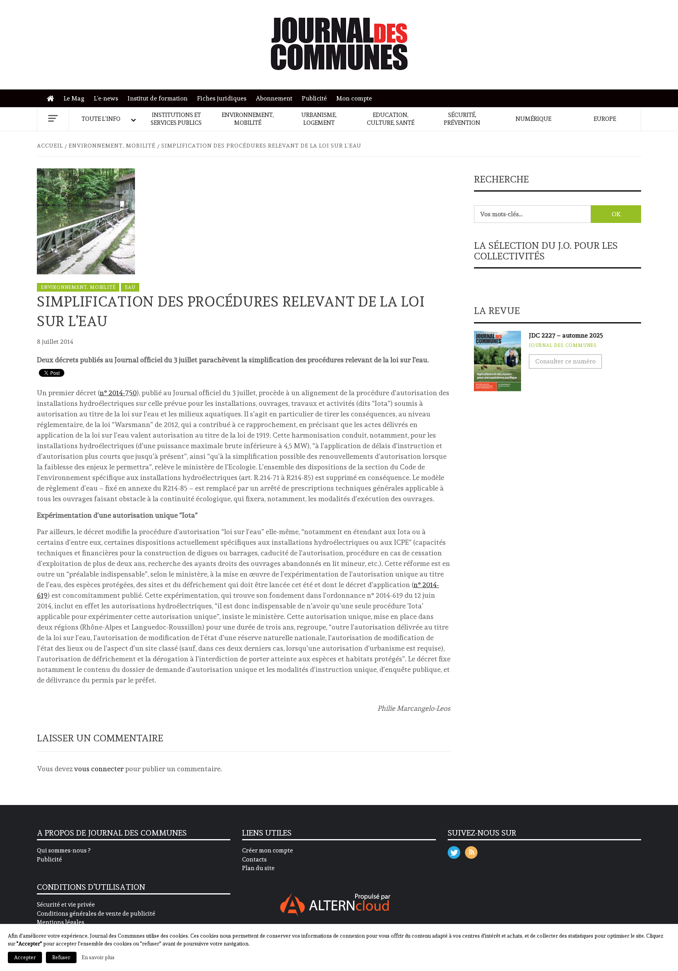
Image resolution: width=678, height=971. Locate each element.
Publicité (314, 98)
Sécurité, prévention (462, 118)
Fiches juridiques (221, 98)
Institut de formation (158, 98)
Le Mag (74, 98)
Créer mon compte (267, 850)
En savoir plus (98, 957)
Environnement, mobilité (248, 118)
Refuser (61, 957)
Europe (605, 118)
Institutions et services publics (176, 118)
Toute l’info (101, 118)
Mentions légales (60, 922)
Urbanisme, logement (319, 118)
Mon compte (354, 98)
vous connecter (99, 769)
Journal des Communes (563, 345)
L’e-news (106, 98)
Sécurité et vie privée (66, 904)
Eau (130, 287)
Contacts (254, 859)
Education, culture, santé (390, 118)
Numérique (533, 118)
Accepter (25, 957)
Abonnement (274, 98)
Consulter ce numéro (565, 361)
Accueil (52, 99)
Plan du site (258, 868)
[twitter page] (454, 850)
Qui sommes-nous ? (63, 850)
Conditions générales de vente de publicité (96, 913)
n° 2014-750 (118, 393)
